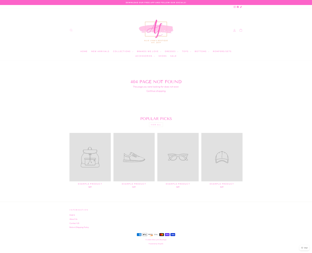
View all (156, 125)
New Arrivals (100, 51)
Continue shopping (156, 91)
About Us (73, 219)
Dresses (171, 51)
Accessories (144, 56)
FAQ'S (72, 215)
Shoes (163, 56)
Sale (173, 56)
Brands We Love (148, 51)
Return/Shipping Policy (79, 227)
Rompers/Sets (222, 51)
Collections (122, 51)
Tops (185, 51)
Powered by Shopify (156, 244)
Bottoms (201, 51)
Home (84, 51)
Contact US (74, 223)
